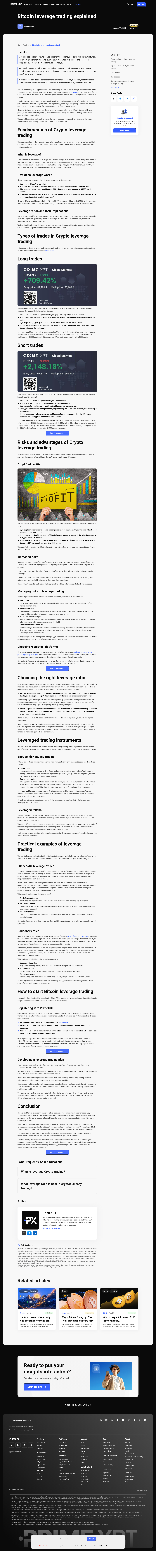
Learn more (82, 1539)
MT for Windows (85, 1479)
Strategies (24, 1291)
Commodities (85, 1448)
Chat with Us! (84, 1404)
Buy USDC (106, 1481)
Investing (33, 1291)
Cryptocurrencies (86, 1454)
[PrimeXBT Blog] (21, 1439)
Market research (107, 1459)
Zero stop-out (63, 1482)
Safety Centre (129, 1468)
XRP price (39, 1462)
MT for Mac (84, 1476)
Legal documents (142, 1490)
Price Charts (106, 1442)
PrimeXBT (30, 27)
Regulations (128, 1448)
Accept (91, 1539)
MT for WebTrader (86, 1482)
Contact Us (128, 1462)
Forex (82, 1442)
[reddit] (139, 1420)
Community (128, 1445)
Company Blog (129, 1459)
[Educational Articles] (19, 45)
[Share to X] (113, 99)
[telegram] (134, 1420)
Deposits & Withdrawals (66, 1462)
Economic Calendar (108, 1448)
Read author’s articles (51, 1229)
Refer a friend (129, 1479)
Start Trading (34, 1386)
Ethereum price (41, 1459)
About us (127, 1442)
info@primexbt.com (27, 1427)
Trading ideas (107, 1451)
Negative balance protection (67, 1473)
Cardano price (41, 1467)
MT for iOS (84, 1473)
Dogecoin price (41, 1465)
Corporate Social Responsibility (134, 1457)
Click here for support (20, 1421)
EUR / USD (40, 1470)
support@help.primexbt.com (28, 1430)
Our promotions (129, 1476)
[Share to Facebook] (120, 99)
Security (61, 1467)
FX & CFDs (40, 1445)
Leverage (74, 92)
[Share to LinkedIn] (127, 99)
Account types (63, 1476)
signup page (63, 1022)
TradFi (82, 1462)
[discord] (145, 1420)
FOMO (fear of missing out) (77, 936)
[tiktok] (128, 1420)
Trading (26, 45)
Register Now (124, 130)
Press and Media (130, 1454)
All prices (39, 1479)
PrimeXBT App (63, 1445)
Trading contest (129, 1482)
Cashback (62, 1485)
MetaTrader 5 (63, 1448)
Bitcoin (64, 1313)
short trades (49, 251)
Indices (83, 1445)
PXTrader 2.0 (62, 1442)
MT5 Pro (83, 1485)
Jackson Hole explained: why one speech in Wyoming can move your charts (35, 1320)
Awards (127, 1451)
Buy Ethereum (107, 1475)
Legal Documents (130, 1465)
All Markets (84, 1459)
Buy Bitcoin (106, 1473)
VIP (60, 1470)
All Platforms (62, 1451)
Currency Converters (109, 1445)
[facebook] (112, 1420)
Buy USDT (106, 1478)
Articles (105, 1462)
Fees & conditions (64, 1459)
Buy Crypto (40, 1448)
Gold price (39, 1476)
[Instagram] (106, 1420)
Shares (83, 1451)
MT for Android (85, 1470)
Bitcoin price (40, 1456)
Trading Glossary (108, 1465)
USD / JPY (39, 1473)
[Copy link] (134, 99)
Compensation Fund (64, 1465)
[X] (101, 1420)
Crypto (64, 1291)
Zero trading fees (64, 1479)
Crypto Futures (41, 1442)
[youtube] (123, 1420)
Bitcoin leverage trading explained (46, 45)
